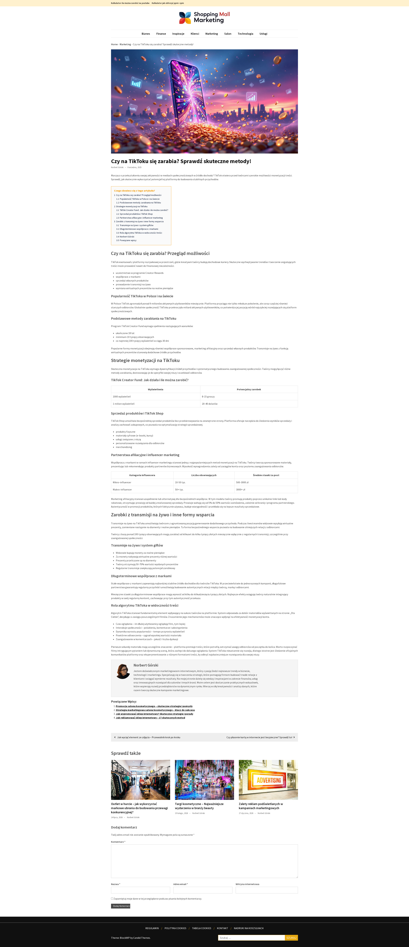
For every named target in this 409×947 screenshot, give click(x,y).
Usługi (263, 33)
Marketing (211, 33)
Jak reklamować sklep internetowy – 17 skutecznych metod (150, 717)
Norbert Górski (117, 167)
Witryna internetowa (247, 884)
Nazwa (115, 884)
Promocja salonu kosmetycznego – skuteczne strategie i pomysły (154, 706)
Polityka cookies (175, 928)
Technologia (245, 33)
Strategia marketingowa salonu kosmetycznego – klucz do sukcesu (155, 710)
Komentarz (118, 841)
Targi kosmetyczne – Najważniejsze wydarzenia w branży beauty (199, 806)
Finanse (161, 33)
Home (114, 44)
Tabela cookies (201, 928)
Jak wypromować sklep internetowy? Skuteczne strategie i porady (154, 713)
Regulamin (152, 928)
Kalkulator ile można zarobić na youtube (130, 3)
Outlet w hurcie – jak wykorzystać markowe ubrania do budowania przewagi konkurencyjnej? (139, 808)
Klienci (195, 33)
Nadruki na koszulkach (249, 928)
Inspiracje (178, 33)
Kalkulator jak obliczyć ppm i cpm (168, 3)
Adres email (180, 884)
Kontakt (222, 928)
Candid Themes (141, 937)
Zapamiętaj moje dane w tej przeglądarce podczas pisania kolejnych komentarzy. (158, 898)
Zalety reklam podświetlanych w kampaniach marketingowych (261, 806)
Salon (227, 33)
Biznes (146, 33)
